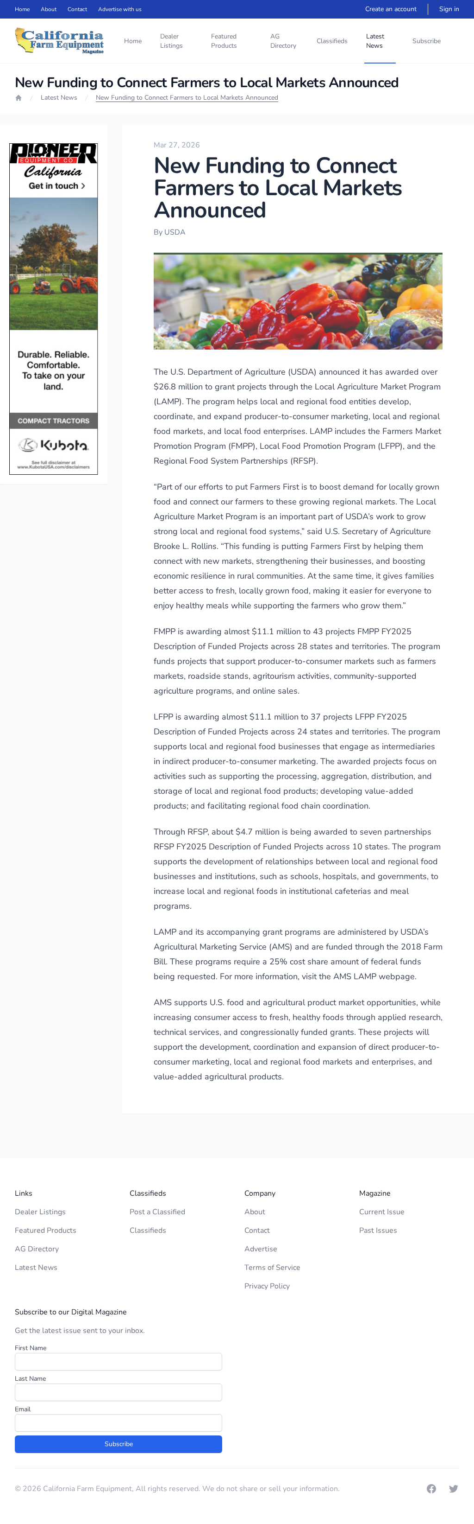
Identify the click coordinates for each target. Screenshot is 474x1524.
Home (22, 9)
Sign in (449, 9)
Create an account (391, 9)
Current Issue (382, 1212)
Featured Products (224, 41)
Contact (77, 9)
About (48, 9)
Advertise (260, 1249)
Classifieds (332, 41)
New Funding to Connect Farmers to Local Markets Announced (187, 97)
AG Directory (283, 41)
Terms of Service (272, 1268)
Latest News (375, 41)
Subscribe (426, 41)
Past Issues (378, 1230)
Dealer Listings (171, 41)
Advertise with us (120, 9)
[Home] (18, 98)
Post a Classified (157, 1212)
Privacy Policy (267, 1286)
